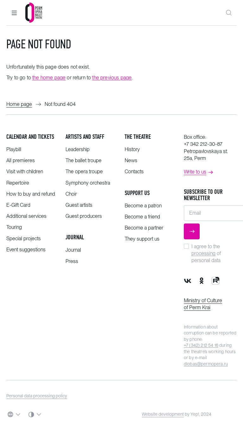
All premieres (20, 160)
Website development (163, 414)
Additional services (26, 216)
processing (203, 253)
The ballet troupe (83, 160)
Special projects (23, 239)
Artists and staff (84, 136)
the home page (48, 78)
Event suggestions (26, 250)
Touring (14, 227)
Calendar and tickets (30, 136)
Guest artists (78, 205)
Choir (71, 194)
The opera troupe (84, 171)
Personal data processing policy (36, 395)
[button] (14, 13)
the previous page (112, 78)
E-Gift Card (18, 205)
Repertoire (17, 183)
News (131, 160)
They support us (142, 239)
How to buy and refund (30, 194)
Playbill (13, 149)
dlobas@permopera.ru (206, 363)
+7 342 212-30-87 (203, 144)
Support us (137, 193)
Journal (74, 237)
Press (71, 261)
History (132, 149)
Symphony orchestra (87, 183)
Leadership (77, 149)
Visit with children (24, 171)
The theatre (138, 136)
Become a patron (143, 206)
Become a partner (144, 228)
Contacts (134, 171)
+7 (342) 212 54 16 (201, 345)
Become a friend (142, 217)
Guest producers (83, 216)
